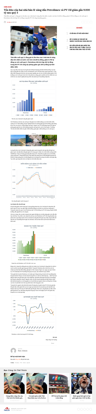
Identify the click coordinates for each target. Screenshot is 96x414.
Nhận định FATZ (13, 408)
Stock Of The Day (20, 408)
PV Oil (21, 362)
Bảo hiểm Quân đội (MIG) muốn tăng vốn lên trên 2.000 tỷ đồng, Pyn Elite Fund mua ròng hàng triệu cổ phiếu (80, 47)
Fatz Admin (9, 22)
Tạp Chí (25, 408)
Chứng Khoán (8, 7)
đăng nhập (18, 359)
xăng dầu (28, 362)
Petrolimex (17, 362)
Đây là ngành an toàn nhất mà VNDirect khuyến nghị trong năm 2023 (81, 40)
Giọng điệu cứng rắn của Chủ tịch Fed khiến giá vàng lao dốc (14, 398)
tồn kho (24, 362)
